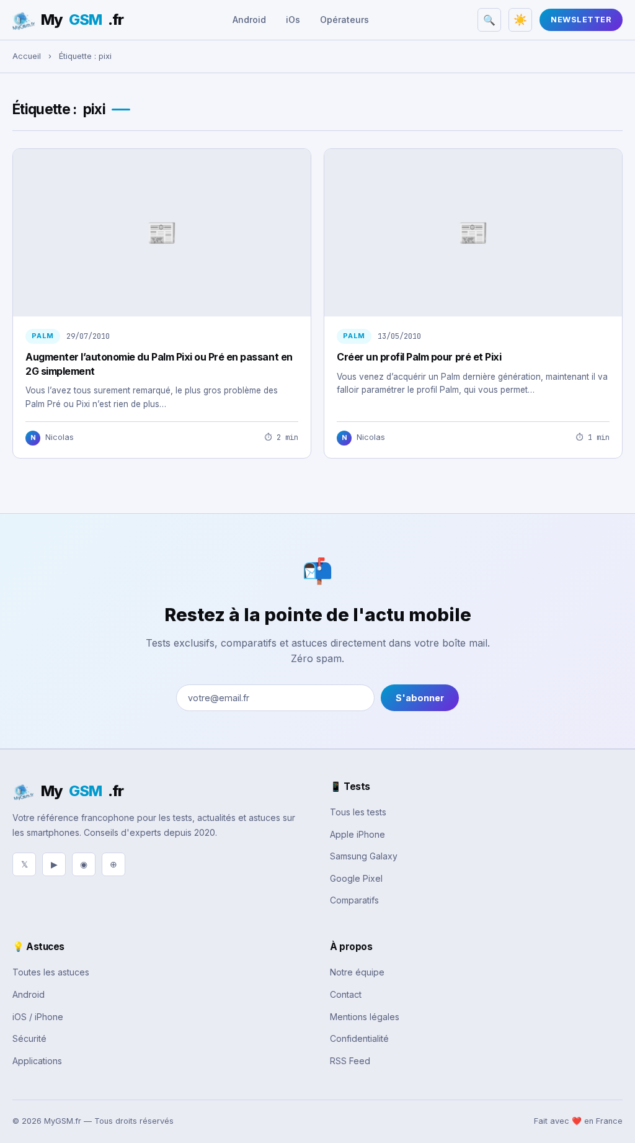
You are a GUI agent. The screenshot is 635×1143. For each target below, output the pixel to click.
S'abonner (420, 698)
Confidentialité (359, 1038)
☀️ (520, 20)
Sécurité (29, 1038)
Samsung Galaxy (363, 856)
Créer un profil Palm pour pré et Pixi (419, 357)
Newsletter (581, 19)
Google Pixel (356, 878)
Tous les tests (358, 812)
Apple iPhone (357, 834)
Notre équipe (357, 972)
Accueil (26, 56)
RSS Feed (350, 1061)
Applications (37, 1061)
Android (249, 19)
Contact (346, 994)
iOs (293, 19)
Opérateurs (344, 19)
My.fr (82, 20)
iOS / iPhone (37, 1016)
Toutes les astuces (50, 972)
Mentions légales (364, 1016)
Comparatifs (354, 900)
